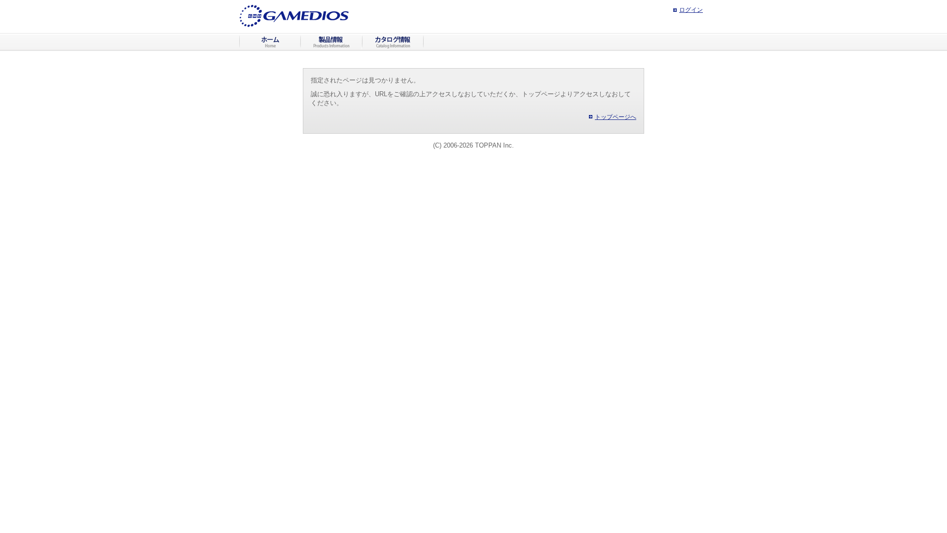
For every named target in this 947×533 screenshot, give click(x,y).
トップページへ (615, 117)
